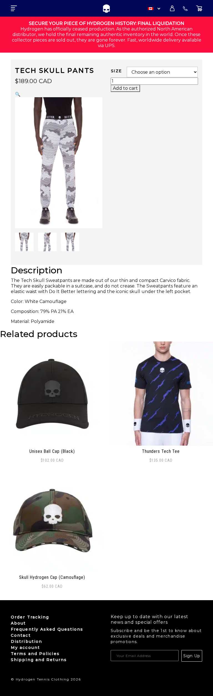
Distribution (26, 641)
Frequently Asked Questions (47, 629)
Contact (21, 635)
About (18, 623)
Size (116, 71)
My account (25, 647)
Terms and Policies (35, 653)
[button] (18, 94)
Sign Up (191, 655)
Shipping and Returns (39, 659)
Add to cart (125, 88)
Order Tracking (30, 617)
